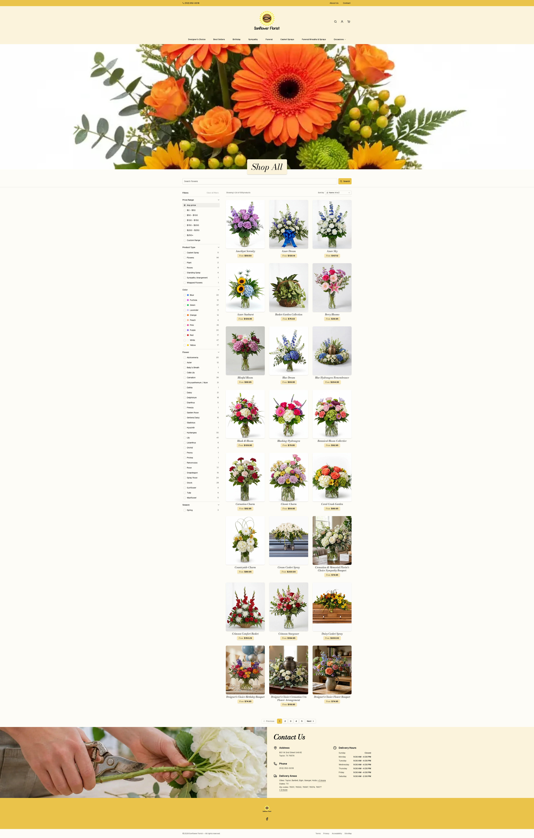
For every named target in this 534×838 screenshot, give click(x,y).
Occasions (339, 39)
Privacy (326, 833)
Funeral (269, 39)
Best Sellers (219, 39)
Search (346, 181)
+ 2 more (283, 790)
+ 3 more (322, 780)
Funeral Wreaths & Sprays (314, 39)
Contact (346, 3)
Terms (318, 833)
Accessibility (337, 833)
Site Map (348, 833)
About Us (334, 3)
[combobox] (338, 193)
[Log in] (342, 21)
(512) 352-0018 (192, 3)
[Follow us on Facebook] (267, 819)
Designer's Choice (197, 39)
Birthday (237, 39)
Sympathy (253, 39)
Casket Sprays (287, 39)
